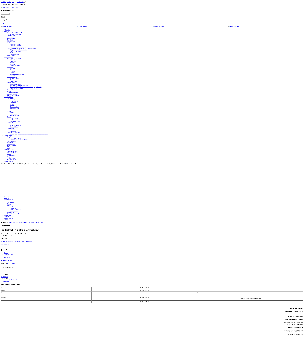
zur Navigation (10, 2)
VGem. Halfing (11, 263)
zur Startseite (20, 2)
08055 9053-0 (4, 277)
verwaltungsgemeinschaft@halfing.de (10, 279)
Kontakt (6, 253)
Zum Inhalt (3, 2)
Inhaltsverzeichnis (8, 254)
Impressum (6, 255)
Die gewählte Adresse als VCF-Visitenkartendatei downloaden (16, 241)
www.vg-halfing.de (5, 281)
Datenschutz (7, 257)
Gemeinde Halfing (6, 260)
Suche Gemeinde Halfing (7, 10)
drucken (3, 244)
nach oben (7, 244)
